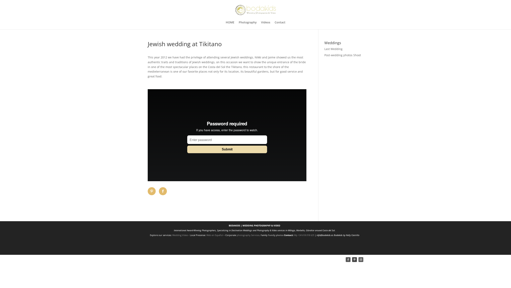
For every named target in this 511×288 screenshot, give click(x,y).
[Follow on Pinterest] (354, 259)
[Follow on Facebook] (348, 259)
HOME (230, 22)
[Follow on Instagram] (360, 259)
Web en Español (215, 235)
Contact (280, 22)
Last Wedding (333, 49)
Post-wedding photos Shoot (342, 55)
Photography (248, 22)
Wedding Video (180, 235)
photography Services (248, 235)
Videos (265, 22)
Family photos (275, 235)
